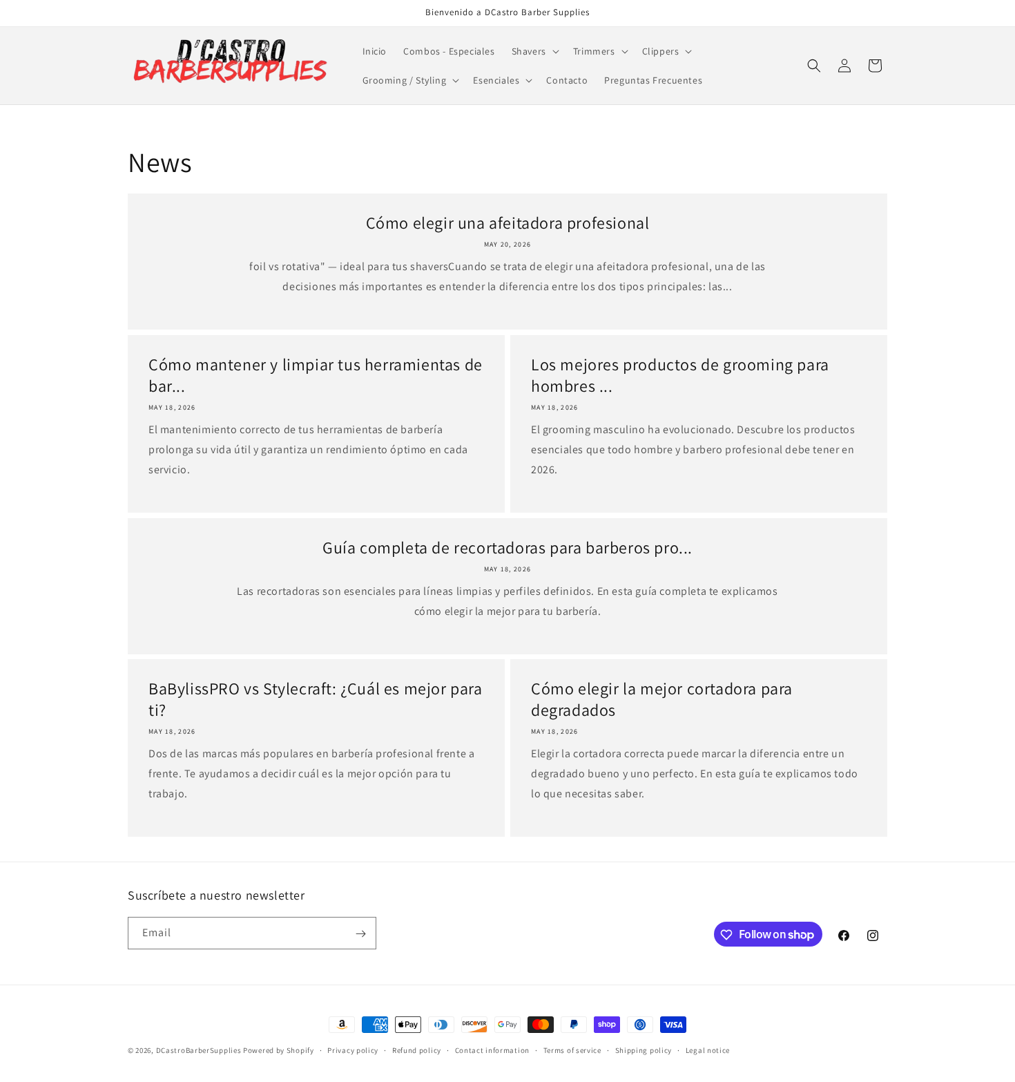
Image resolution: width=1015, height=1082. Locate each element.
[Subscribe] (360, 934)
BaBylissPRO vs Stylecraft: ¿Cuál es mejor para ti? (315, 699)
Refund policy (416, 1049)
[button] (534, 51)
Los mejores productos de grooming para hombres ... (680, 375)
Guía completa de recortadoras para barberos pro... (507, 547)
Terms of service (572, 1049)
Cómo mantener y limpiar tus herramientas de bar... (315, 375)
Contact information (492, 1049)
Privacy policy (352, 1049)
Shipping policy (644, 1049)
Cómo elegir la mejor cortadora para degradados (662, 699)
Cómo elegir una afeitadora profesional (508, 223)
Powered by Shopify (278, 1050)
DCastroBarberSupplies (199, 1050)
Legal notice (708, 1049)
